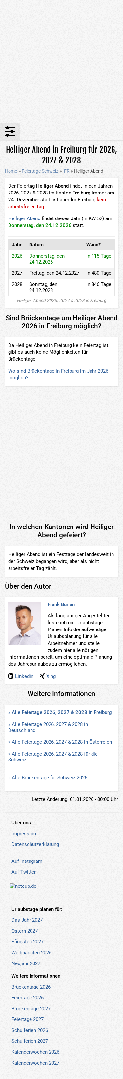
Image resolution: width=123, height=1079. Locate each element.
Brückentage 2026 (31, 987)
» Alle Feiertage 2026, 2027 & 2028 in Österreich (60, 742)
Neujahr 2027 (25, 963)
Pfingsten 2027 (27, 942)
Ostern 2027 (24, 931)
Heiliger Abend (24, 218)
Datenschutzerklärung (35, 844)
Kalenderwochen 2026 (35, 1052)
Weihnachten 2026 (31, 953)
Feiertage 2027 (27, 1019)
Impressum (23, 833)
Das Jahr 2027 (27, 920)
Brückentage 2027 (31, 1009)
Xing (51, 676)
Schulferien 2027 (29, 1041)
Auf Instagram (26, 861)
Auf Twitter (23, 872)
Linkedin (24, 676)
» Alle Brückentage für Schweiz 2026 (47, 778)
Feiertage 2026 (27, 998)
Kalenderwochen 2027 (35, 1063)
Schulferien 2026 (29, 1030)
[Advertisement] (61, 61)
